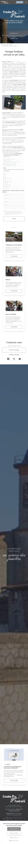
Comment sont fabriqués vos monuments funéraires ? (12, 767)
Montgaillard (6, 186)
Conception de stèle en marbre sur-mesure (12, 161)
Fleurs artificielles (11, 314)
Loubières (6, 183)
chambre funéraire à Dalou (8, 124)
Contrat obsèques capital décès (10, 165)
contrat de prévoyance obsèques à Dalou (13, 149)
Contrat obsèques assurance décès (10, 164)
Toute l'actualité (14, 780)
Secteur (6, 44)
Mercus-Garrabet (7, 185)
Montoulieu (6, 188)
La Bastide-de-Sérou (8, 181)
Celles (5, 174)
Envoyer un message (14, 350)
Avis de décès (19, 2)
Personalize (14, 837)
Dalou (10, 44)
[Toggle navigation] (26, 2)
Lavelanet (6, 182)
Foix (5, 180)
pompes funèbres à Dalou (19, 61)
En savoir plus (14, 256)
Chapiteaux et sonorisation (14, 245)
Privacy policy (15, 840)
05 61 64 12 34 (14, 33)
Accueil (2, 44)
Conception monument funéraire (10, 162)
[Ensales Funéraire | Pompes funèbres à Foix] (4, 2)
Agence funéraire (7, 160)
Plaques (8, 279)
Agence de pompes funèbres (9, 158)
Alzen (5, 173)
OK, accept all (14, 828)
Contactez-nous (14, 38)
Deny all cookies (14, 833)
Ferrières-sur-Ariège (8, 178)
